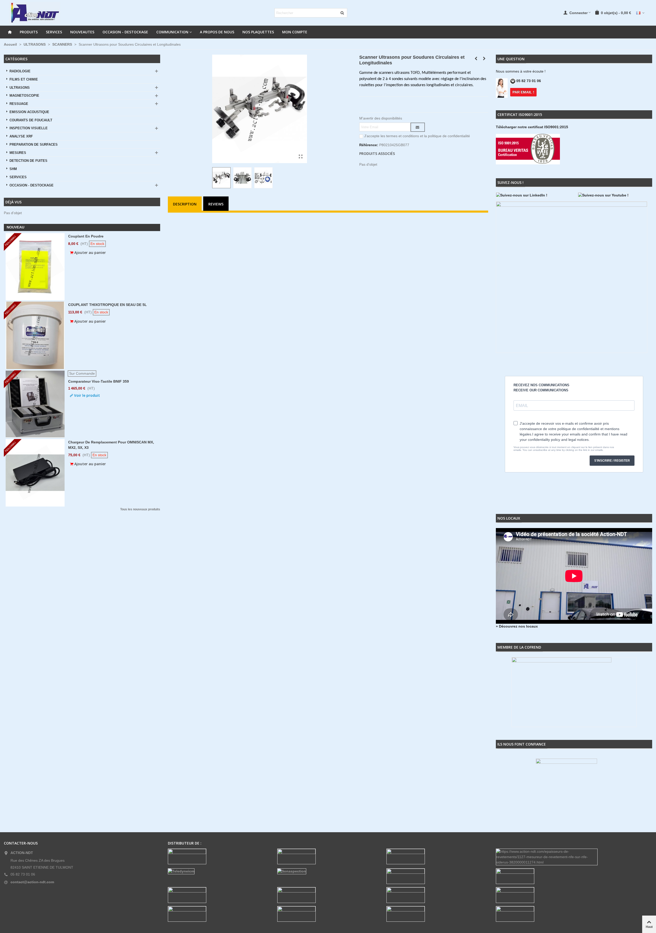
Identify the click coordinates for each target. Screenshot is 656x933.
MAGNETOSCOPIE (24, 95)
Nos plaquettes (258, 31)
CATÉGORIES (16, 58)
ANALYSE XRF (21, 136)
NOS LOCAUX (508, 518)
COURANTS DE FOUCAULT (30, 120)
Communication (172, 31)
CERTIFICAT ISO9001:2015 (519, 114)
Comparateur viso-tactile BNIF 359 (98, 381)
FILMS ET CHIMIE (23, 79)
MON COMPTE (294, 31)
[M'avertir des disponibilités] (418, 127)
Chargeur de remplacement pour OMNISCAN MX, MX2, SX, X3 (111, 445)
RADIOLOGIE (19, 71)
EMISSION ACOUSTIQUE (29, 112)
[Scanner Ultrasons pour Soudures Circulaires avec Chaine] (476, 58)
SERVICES (54, 31)
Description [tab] (185, 204)
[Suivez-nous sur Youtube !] (615, 195)
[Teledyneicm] (219, 871)
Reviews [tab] (215, 204)
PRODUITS (29, 31)
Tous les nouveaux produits (140, 509)
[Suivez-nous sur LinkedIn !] (533, 195)
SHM (13, 169)
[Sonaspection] (328, 871)
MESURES (17, 153)
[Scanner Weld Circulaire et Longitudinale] (300, 157)
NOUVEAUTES (82, 31)
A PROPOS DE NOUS (217, 31)
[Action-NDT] (34, 13)
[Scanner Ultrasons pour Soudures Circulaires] (484, 58)
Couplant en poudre (86, 236)
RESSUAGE (18, 104)
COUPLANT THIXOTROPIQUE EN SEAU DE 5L (107, 305)
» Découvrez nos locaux (517, 626)
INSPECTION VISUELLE (28, 128)
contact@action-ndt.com (32, 882)
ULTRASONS (19, 88)
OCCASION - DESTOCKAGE (125, 31)
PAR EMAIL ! (523, 92)
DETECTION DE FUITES (28, 161)
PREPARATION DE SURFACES (33, 144)
